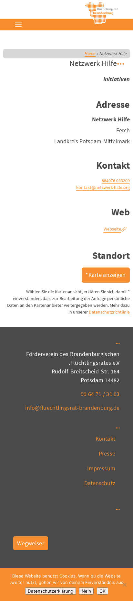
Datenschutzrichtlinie (109, 312)
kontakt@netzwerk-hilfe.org (103, 187)
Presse (107, 453)
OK (102, 591)
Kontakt (105, 438)
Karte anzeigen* (106, 274)
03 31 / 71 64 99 (100, 394)
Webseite (112, 229)
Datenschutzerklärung (50, 591)
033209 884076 (116, 180)
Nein (86, 591)
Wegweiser (30, 543)
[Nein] (125, 584)
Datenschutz (99, 483)
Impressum (101, 468)
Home (90, 53)
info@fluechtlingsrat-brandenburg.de (72, 407)
